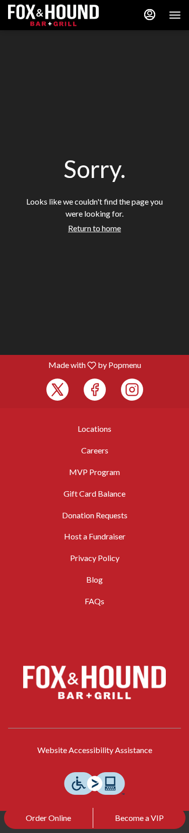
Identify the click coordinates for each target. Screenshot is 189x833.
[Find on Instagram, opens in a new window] (132, 390)
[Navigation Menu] (175, 15)
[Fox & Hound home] (53, 15)
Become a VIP (139, 817)
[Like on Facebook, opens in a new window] (95, 390)
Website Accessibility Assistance (94, 750)
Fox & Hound (94, 683)
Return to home (94, 228)
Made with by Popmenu (74, 365)
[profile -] (150, 15)
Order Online (48, 817)
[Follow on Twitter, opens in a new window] (57, 390)
